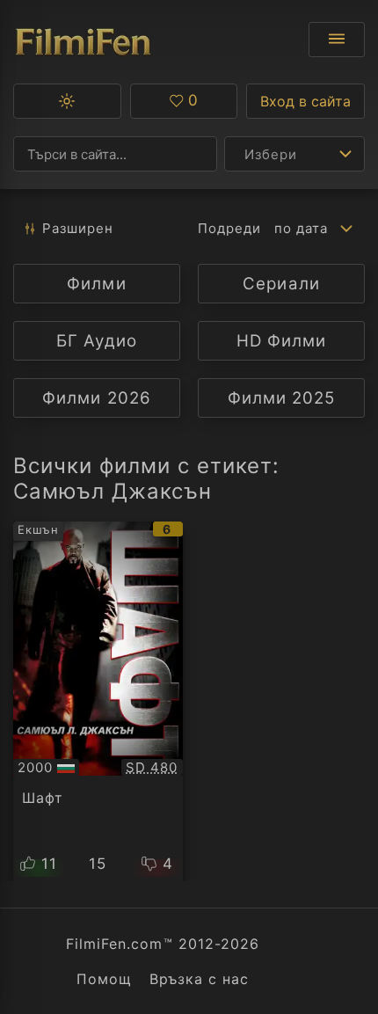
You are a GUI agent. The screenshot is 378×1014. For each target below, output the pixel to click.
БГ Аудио (96, 341)
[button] (67, 101)
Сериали (281, 284)
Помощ (104, 979)
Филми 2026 (96, 398)
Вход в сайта (305, 101)
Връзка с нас (199, 979)
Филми (96, 284)
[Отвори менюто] (337, 39)
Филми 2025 (281, 398)
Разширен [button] (77, 228)
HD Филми (281, 341)
